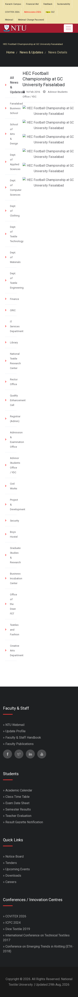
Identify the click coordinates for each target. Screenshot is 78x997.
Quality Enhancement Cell (18, 400)
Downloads (13, 875)
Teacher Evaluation (18, 816)
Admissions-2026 (32, 12)
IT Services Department (16, 326)
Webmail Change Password (31, 19)
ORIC (13, 310)
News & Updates (31, 52)
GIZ (52, 12)
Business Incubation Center (16, 578)
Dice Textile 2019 (17, 929)
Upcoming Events (17, 869)
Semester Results (18, 809)
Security (14, 520)
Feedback (47, 4)
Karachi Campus (13, 4)
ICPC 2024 (13, 923)
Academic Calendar (18, 790)
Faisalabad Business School (16, 108)
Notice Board (14, 856)
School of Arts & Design (14, 134)
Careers (10, 882)
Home (10, 52)
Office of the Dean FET (13, 604)
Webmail (9, 19)
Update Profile (15, 731)
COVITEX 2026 (12, 12)
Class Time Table (17, 797)
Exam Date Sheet (17, 803)
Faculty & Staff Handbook (23, 737)
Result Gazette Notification (24, 822)
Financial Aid (32, 4)
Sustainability (63, 4)
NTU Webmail (14, 725)
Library (14, 342)
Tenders (11, 863)
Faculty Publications (19, 744)
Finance (14, 299)
